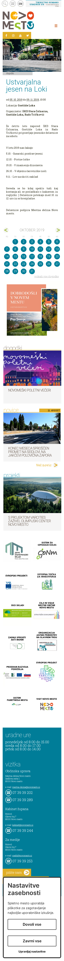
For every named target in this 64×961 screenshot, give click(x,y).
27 (57, 264)
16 (23, 256)
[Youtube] (20, 35)
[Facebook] (6, 35)
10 (32, 249)
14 (7, 256)
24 (32, 264)
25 (40, 264)
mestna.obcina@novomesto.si (26, 787)
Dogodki (10, 73)
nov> (58, 230)
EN (21, 3)
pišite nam (14, 872)
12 (48, 249)
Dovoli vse (32, 924)
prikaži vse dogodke (46, 276)
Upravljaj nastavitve (32, 951)
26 (48, 264)
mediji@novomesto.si (22, 855)
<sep (6, 230)
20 (57, 256)
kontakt (13, 4)
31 (32, 271)
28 (7, 271)
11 (40, 249)
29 (15, 271)
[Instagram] (13, 35)
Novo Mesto (27, 20)
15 (15, 256)
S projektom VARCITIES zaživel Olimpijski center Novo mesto (29, 521)
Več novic (44, 465)
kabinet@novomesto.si (22, 825)
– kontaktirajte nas (44, 4)
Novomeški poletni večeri (29, 390)
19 (48, 256)
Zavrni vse (32, 941)
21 (7, 264)
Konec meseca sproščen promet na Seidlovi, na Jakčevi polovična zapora (30, 451)
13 (57, 249)
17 (32, 256)
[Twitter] (27, 35)
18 (40, 256)
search (5, 4)
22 (15, 264)
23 (23, 264)
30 (23, 271)
